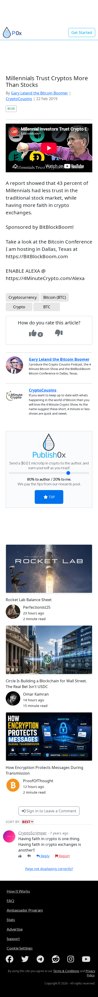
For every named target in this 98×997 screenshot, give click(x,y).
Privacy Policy (90, 973)
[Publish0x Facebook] (10, 959)
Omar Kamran (36, 694)
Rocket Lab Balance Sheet (29, 599)
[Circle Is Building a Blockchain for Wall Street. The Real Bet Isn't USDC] (49, 649)
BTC (46, 306)
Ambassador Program (25, 910)
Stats (11, 919)
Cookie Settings (20, 948)
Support (13, 938)
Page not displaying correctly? (49, 868)
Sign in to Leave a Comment (50, 811)
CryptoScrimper (32, 833)
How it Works (18, 891)
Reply (44, 856)
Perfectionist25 (36, 607)
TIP (51, 497)
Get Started (81, 32)
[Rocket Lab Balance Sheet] (49, 568)
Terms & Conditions (66, 971)
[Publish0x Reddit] (56, 959)
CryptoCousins (19, 98)
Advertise (15, 929)
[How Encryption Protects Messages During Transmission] (49, 736)
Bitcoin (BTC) (54, 297)
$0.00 (11, 108)
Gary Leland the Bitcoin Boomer (39, 93)
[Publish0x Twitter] (26, 959)
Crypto (19, 306)
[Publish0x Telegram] (41, 959)
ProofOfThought (38, 780)
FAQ (10, 900)
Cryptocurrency (23, 297)
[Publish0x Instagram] (71, 959)
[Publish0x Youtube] (87, 959)
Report (64, 856)
